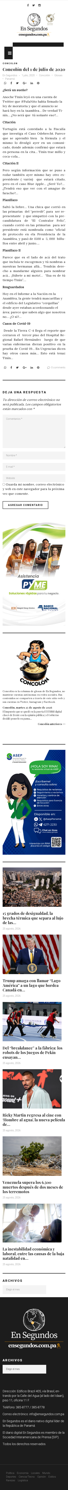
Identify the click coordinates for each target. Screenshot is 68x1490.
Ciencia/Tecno (27, 1476)
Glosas (58, 75)
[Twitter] (33, 5)
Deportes (11, 1476)
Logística (23, 1480)
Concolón (44, 75)
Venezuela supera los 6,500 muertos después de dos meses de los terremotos (33, 1187)
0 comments (58, 367)
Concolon (10, 63)
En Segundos (10, 75)
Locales (35, 1473)
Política (10, 1473)
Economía (22, 1473)
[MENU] (8, 53)
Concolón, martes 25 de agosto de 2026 (27, 707)
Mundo (46, 1473)
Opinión (41, 1476)
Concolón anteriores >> (51, 724)
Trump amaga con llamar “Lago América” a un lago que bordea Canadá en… (32, 985)
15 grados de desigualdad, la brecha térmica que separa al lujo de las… (33, 918)
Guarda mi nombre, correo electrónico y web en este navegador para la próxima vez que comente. (33, 488)
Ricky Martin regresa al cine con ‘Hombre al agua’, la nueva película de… (34, 1119)
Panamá (10, 78)
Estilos (52, 1476)
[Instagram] (39, 5)
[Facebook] (28, 5)
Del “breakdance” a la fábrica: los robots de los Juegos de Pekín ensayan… (32, 1052)
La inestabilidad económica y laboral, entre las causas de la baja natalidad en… (33, 1253)
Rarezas (10, 1480)
